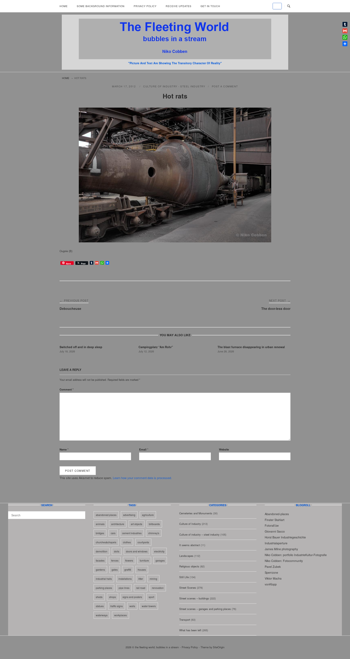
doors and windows (136, 551)
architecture (117, 524)
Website (224, 449)
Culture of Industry (190, 524)
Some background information (101, 6)
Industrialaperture (276, 543)
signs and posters (132, 597)
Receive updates (178, 6)
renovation (158, 587)
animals (100, 524)
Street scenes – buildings (194, 598)
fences (114, 560)
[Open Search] (288, 6)
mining (153, 578)
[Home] (175, 58)
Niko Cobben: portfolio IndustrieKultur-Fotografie (296, 555)
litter (140, 578)
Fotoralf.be (272, 525)
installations (125, 578)
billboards (154, 524)
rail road (140, 587)
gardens (100, 569)
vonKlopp (271, 584)
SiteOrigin (218, 647)
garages (160, 560)
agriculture (148, 515)
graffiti (127, 569)
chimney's (153, 533)
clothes (127, 542)
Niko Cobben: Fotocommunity (284, 561)
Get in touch (210, 6)
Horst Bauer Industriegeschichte (285, 537)
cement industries (132, 533)
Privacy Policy (145, 6)
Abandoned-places (277, 514)
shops (112, 597)
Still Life (184, 577)
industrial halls (104, 578)
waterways (102, 615)
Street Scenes (187, 587)
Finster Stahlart (274, 520)
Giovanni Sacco (275, 531)
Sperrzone (271, 572)
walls (132, 606)
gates (115, 569)
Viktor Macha (273, 578)
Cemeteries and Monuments (195, 513)
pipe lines (124, 587)
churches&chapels (106, 542)
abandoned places (106, 515)
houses (142, 569)
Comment (67, 389)
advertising (129, 515)
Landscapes (186, 556)
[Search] (80, 513)
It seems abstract (189, 545)
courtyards (143, 542)
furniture (144, 560)
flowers (129, 560)
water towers (149, 606)
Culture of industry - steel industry (174, 86)
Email (143, 449)
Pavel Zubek (273, 567)
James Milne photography (281, 549)
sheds (99, 597)
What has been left (190, 630)
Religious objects (189, 566)
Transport (184, 620)
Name (64, 449)
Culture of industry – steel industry (199, 534)
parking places (104, 587)
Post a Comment (225, 86)
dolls (116, 551)
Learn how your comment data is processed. (142, 478)
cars (113, 533)
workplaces (120, 615)
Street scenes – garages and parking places (205, 609)
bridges (100, 533)
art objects (136, 524)
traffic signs (116, 606)
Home (64, 6)
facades (100, 560)
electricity (159, 551)
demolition (101, 551)
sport (151, 597)
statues (100, 606)
